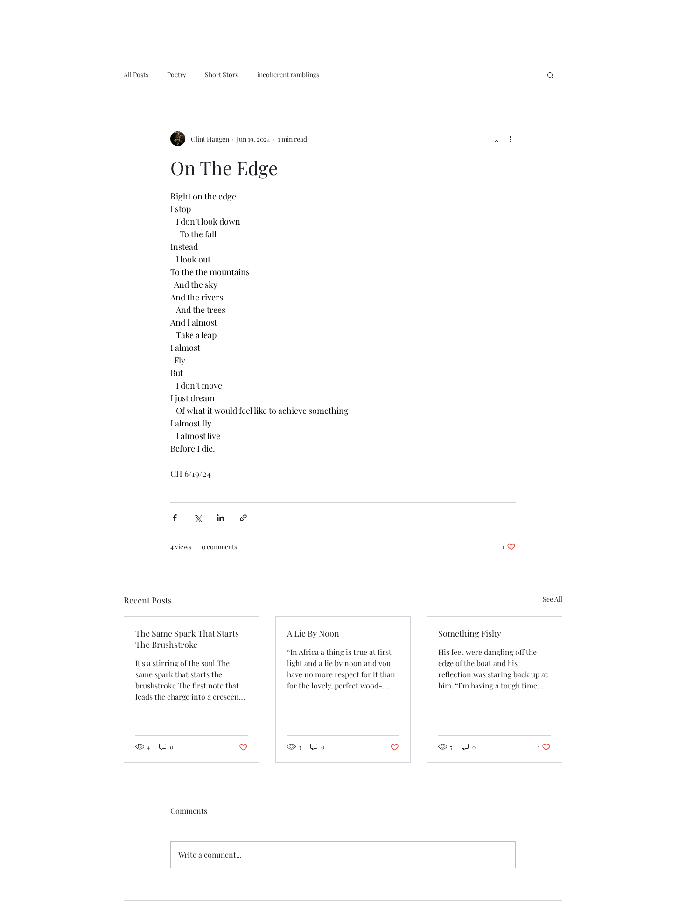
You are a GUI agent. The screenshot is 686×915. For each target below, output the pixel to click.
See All (552, 599)
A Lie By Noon (313, 633)
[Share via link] (243, 517)
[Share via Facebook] (174, 517)
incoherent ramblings (288, 74)
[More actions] (510, 138)
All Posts (136, 74)
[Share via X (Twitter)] (197, 517)
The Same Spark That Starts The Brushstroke (187, 639)
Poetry (176, 74)
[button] (550, 74)
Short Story (221, 74)
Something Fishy (469, 633)
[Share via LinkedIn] (220, 517)
